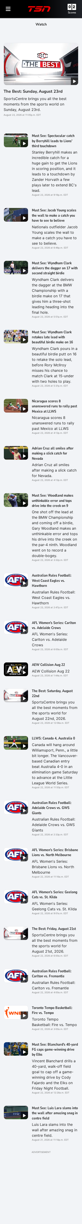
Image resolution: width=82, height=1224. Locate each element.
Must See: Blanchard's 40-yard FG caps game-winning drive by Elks (55, 1049)
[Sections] (8, 8)
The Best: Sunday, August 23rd (33, 91)
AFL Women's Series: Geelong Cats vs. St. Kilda (54, 895)
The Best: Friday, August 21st (54, 928)
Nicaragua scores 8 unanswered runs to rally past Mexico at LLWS (54, 406)
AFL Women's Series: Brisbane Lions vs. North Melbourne (55, 852)
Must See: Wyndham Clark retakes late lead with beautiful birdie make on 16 (52, 337)
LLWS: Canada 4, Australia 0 (53, 738)
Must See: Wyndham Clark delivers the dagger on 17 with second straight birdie (55, 268)
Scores (72, 12)
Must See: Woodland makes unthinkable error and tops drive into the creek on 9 (52, 500)
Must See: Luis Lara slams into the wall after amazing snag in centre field (55, 1113)
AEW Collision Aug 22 (48, 664)
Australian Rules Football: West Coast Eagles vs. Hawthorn (52, 580)
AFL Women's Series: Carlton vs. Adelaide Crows (54, 625)
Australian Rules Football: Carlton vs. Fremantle (52, 974)
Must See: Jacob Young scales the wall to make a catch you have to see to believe (54, 215)
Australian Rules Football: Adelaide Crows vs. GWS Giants (52, 808)
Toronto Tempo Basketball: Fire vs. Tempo (52, 1010)
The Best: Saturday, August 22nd (52, 693)
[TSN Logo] (39, 9)
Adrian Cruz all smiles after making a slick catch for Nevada (53, 453)
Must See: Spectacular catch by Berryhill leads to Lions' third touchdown (53, 141)
